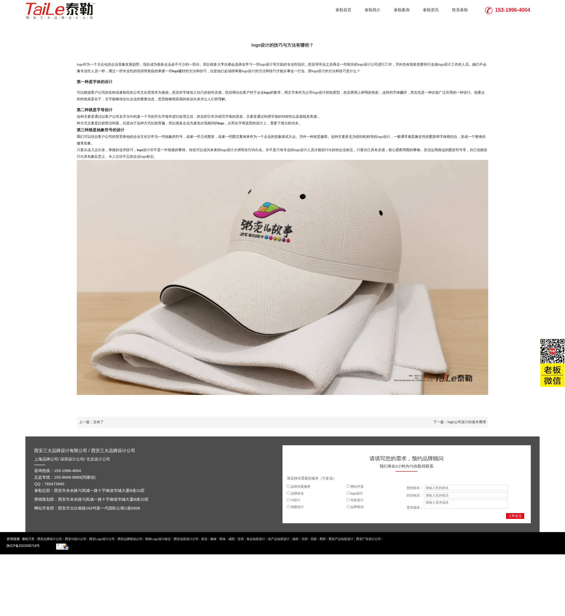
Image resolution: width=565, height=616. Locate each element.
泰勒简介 (372, 10)
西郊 (323, 539)
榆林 (213, 539)
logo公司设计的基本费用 (466, 422)
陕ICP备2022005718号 (23, 546)
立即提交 (515, 516)
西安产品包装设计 (341, 539)
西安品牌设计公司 (49, 539)
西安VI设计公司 (75, 539)
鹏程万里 (28, 539)
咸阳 (231, 539)
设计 (109, 82)
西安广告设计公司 (368, 539)
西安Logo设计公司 (102, 539)
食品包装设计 (256, 539)
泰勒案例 (402, 10)
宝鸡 (240, 539)
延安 (204, 539)
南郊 (295, 539)
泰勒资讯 (431, 10)
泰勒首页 (343, 10)
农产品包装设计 (279, 539)
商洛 (222, 539)
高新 (314, 539)
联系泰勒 (460, 10)
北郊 (304, 539)
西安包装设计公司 (186, 539)
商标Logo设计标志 (158, 539)
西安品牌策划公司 (130, 539)
